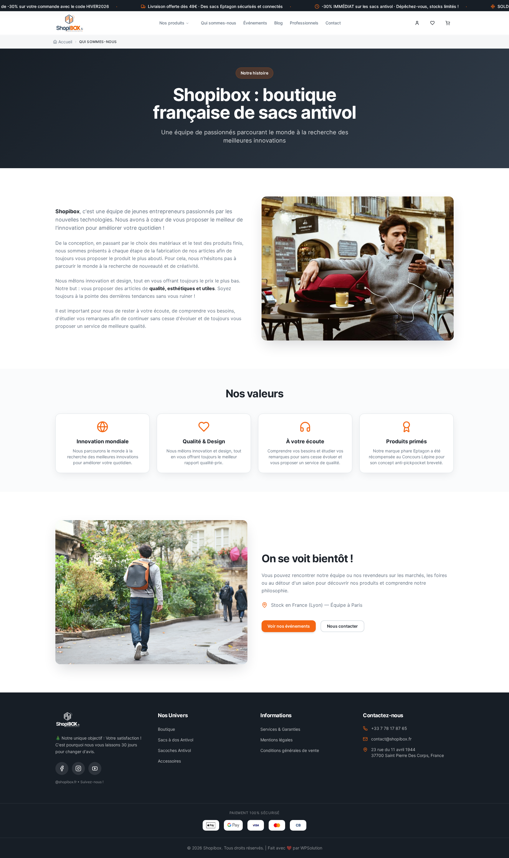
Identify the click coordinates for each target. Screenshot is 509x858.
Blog (278, 22)
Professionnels (304, 22)
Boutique (166, 729)
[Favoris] (432, 23)
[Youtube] (94, 768)
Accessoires (169, 760)
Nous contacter (342, 626)
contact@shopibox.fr (391, 738)
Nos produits (171, 22)
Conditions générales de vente (289, 750)
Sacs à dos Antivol (175, 739)
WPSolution (311, 847)
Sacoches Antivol (174, 750)
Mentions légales (276, 739)
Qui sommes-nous (218, 22)
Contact (333, 22)
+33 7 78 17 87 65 (389, 728)
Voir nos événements (288, 626)
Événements (255, 22)
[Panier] (448, 23)
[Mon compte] (417, 23)
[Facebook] (61, 768)
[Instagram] (78, 768)
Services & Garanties (280, 729)
